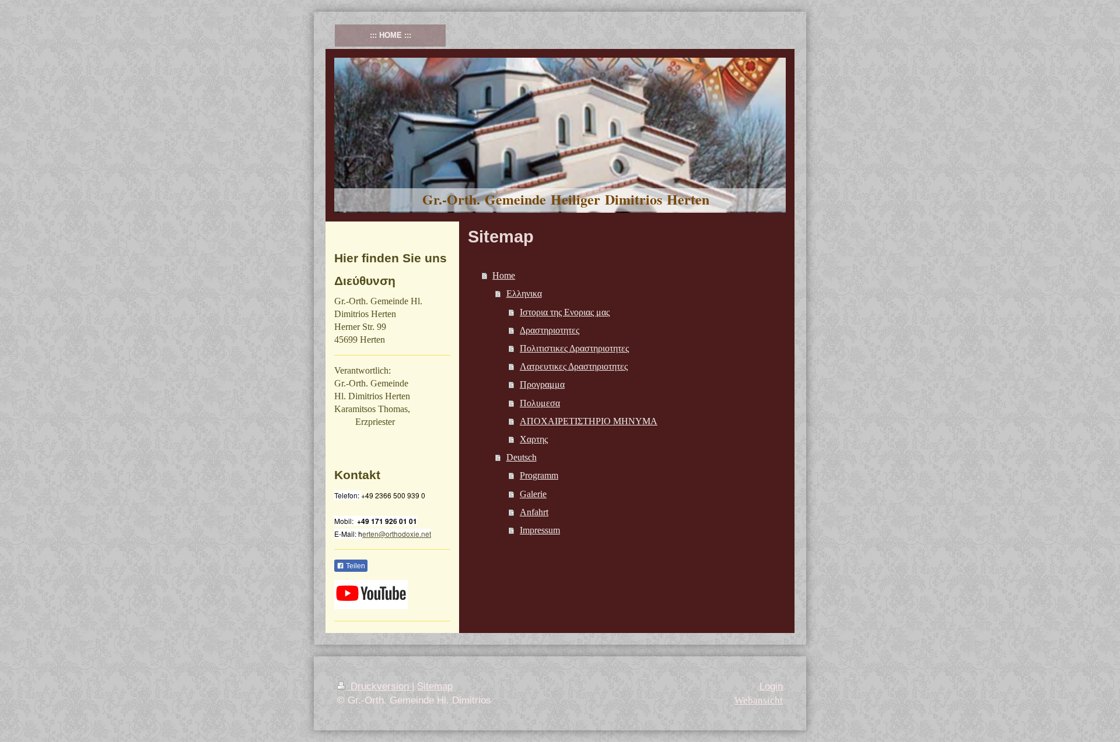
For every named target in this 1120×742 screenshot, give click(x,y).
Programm (539, 475)
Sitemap (435, 686)
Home (503, 275)
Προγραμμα (542, 384)
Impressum (540, 530)
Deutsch (521, 457)
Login (771, 686)
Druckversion (380, 686)
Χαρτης (534, 439)
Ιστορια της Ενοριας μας (565, 312)
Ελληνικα (524, 293)
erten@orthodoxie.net (396, 534)
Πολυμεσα (540, 403)
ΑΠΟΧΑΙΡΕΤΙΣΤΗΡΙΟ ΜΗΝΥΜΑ (588, 421)
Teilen (354, 566)
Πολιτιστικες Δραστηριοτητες (574, 348)
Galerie (533, 494)
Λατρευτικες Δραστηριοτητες (574, 366)
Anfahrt (534, 512)
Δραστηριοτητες (549, 330)
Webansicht (758, 700)
